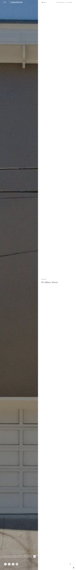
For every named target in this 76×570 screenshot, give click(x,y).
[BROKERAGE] (17, 564)
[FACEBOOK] (5, 564)
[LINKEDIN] (13, 564)
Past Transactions (61, 2)
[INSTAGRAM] (9, 564)
